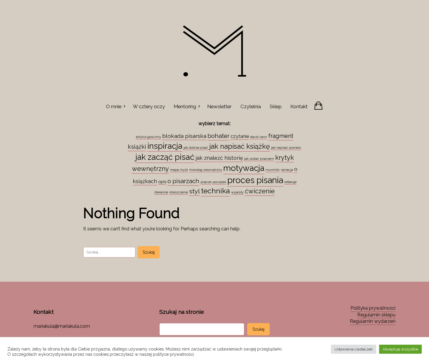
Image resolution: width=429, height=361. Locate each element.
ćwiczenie (260, 191)
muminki (273, 169)
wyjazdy (237, 192)
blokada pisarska (184, 136)
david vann (258, 137)
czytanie (240, 136)
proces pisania (255, 180)
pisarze (205, 182)
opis (162, 181)
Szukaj (258, 329)
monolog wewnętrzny (205, 169)
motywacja (243, 168)
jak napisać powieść (286, 147)
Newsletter (219, 106)
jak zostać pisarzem (259, 158)
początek (219, 182)
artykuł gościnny (148, 137)
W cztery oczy (149, 106)
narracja (287, 169)
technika (215, 191)
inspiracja (164, 145)
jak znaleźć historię (219, 158)
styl (194, 191)
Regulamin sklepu (376, 315)
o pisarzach (183, 181)
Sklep (276, 106)
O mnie (113, 106)
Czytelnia (250, 106)
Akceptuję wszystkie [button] (400, 349)
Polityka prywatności (372, 308)
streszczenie (178, 192)
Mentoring (185, 106)
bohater (218, 135)
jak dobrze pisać (196, 147)
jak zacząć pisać (164, 157)
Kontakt (299, 106)
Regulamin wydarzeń (372, 321)
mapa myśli (179, 169)
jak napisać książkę (239, 146)
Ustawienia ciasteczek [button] (353, 349)
